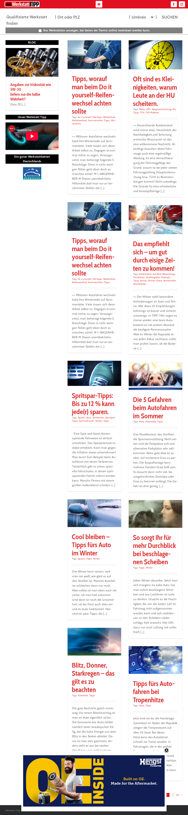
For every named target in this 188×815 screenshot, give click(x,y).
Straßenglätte (153, 277)
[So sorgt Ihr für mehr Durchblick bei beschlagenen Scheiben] (155, 514)
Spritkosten (98, 417)
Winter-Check (155, 280)
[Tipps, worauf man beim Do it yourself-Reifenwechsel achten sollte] (94, 54)
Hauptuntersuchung (161, 109)
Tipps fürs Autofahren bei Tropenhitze (154, 691)
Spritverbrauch (86, 420)
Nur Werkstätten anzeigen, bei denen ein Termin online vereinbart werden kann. (96, 30)
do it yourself (84, 117)
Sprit (88, 417)
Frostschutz (139, 277)
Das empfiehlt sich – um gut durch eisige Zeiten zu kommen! (154, 255)
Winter (143, 280)
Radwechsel (109, 117)
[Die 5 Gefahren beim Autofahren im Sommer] (155, 376)
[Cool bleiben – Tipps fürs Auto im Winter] (94, 513)
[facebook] (174, 4)
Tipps (107, 120)
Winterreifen (169, 280)
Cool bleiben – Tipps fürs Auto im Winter (91, 544)
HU (174, 109)
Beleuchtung (168, 274)
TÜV (142, 112)
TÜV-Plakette (152, 112)
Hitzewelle (151, 421)
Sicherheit (83, 695)
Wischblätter (139, 283)
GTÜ (148, 109)
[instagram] (182, 4)
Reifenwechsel (79, 120)
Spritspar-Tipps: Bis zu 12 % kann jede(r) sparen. (93, 403)
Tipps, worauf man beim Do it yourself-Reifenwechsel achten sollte (93, 94)
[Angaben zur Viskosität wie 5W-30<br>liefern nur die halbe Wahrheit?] (32, 62)
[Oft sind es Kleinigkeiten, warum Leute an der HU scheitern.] (155, 54)
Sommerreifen (95, 120)
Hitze (141, 421)
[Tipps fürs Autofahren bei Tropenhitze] (155, 660)
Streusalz (166, 277)
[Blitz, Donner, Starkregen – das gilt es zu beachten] (94, 642)
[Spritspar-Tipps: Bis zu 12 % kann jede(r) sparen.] (94, 373)
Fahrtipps (97, 117)
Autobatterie (145, 274)
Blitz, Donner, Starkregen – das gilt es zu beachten (93, 677)
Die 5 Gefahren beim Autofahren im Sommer (155, 407)
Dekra (142, 109)
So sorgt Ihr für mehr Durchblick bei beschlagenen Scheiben (154, 549)
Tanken (98, 420)
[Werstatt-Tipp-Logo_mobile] (22, 2)
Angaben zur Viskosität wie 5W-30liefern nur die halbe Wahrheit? (30, 92)
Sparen (81, 417)
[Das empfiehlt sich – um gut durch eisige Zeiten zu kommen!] (155, 219)
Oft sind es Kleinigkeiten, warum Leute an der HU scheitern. (155, 91)
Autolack (157, 274)
